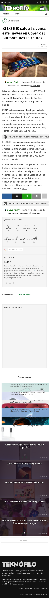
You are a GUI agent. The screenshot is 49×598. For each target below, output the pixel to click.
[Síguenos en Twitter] (6, 283)
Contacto (44, 588)
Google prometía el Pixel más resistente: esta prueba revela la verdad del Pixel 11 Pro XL (27, 393)
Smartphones (13, 21)
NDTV (24, 188)
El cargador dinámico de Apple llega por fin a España (27, 426)
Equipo (36, 588)
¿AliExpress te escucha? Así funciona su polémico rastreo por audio (26, 418)
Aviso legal (28, 588)
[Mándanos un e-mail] (10, 283)
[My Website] (14, 283)
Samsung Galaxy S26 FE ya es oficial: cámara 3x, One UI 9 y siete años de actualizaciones (28, 385)
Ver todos (23, 540)
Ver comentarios (15, 250)
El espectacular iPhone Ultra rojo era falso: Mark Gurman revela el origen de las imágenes (28, 402)
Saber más (35, 86)
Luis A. (45, 44)
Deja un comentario (24, 295)
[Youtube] (43, 2)
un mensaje (20, 584)
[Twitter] (37, 2)
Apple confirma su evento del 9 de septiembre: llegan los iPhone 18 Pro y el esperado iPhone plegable (28, 410)
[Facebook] (40, 2)
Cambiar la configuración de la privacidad (33, 594)
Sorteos (20, 588)
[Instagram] (46, 2)
